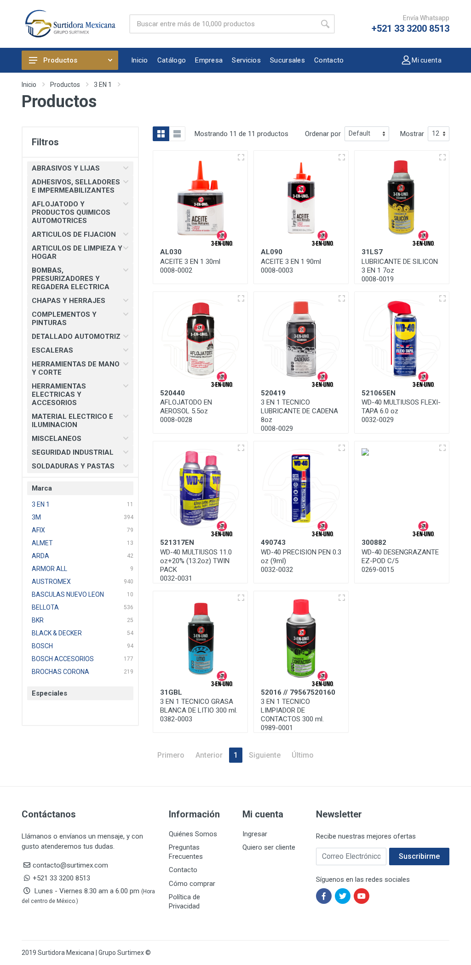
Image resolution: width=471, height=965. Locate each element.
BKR (38, 620)
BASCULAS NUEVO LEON (68, 594)
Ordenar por (323, 134)
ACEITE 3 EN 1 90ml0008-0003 (291, 265)
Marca (42, 488)
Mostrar (412, 134)
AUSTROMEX (51, 581)
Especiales (49, 693)
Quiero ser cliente (268, 847)
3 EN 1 (103, 84)
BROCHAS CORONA (60, 671)
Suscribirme (419, 856)
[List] (177, 133)
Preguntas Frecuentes (186, 852)
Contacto (183, 870)
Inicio (29, 84)
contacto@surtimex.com (70, 865)
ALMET (42, 543)
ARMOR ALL (49, 568)
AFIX (38, 530)
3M (36, 517)
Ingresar (254, 834)
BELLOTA (45, 607)
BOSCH (42, 646)
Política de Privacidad (184, 901)
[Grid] (161, 133)
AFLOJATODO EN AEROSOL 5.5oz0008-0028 (186, 411)
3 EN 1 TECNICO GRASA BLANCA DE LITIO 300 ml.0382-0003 (198, 710)
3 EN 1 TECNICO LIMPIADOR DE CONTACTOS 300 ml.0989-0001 (292, 714)
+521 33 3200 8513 (410, 28)
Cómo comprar (192, 883)
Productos (60, 60)
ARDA (40, 556)
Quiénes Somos (193, 834)
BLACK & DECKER (57, 633)
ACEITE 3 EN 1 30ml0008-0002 (190, 265)
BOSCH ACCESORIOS (63, 658)
